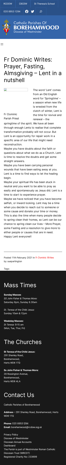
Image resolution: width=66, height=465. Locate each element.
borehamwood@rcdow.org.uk (26, 427)
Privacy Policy (11, 434)
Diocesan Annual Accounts (18, 442)
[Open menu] (2, 44)
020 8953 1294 (20, 423)
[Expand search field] (40, 11)
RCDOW (8, 3)
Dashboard (9, 445)
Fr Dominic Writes (45, 257)
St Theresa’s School (44, 3)
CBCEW (23, 3)
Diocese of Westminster (16, 438)
